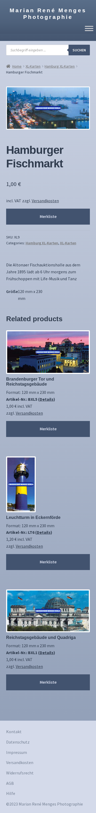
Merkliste (48, 216)
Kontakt (14, 731)
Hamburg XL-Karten (60, 66)
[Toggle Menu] (89, 28)
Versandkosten (45, 200)
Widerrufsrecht (20, 772)
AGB (10, 783)
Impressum (16, 752)
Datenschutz (18, 742)
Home (17, 66)
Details (47, 399)
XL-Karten (33, 66)
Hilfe (10, 793)
